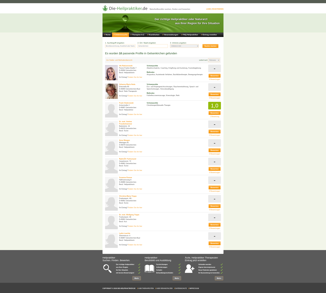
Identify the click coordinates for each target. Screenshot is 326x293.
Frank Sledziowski (126, 103)
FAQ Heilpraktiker (190, 35)
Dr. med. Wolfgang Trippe (129, 215)
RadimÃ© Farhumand (127, 159)
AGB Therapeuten (146, 288)
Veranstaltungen (171, 35)
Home (108, 35)
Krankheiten (154, 35)
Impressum (194, 288)
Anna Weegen (124, 140)
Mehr (136, 278)
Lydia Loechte (124, 233)
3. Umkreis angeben (178, 43)
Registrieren (217, 9)
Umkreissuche (121, 35)
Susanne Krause (125, 177)
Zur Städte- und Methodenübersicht (119, 60)
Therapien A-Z (138, 35)
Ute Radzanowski (126, 66)
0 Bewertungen (214, 79)
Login (208, 9)
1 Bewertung (214, 117)
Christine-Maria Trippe (128, 196)
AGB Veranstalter (165, 288)
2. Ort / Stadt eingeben (147, 43)
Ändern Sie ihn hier (135, 77)
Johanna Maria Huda (127, 84)
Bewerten (214, 76)
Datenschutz (181, 288)
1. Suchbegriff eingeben (114, 43)
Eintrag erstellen (210, 35)
